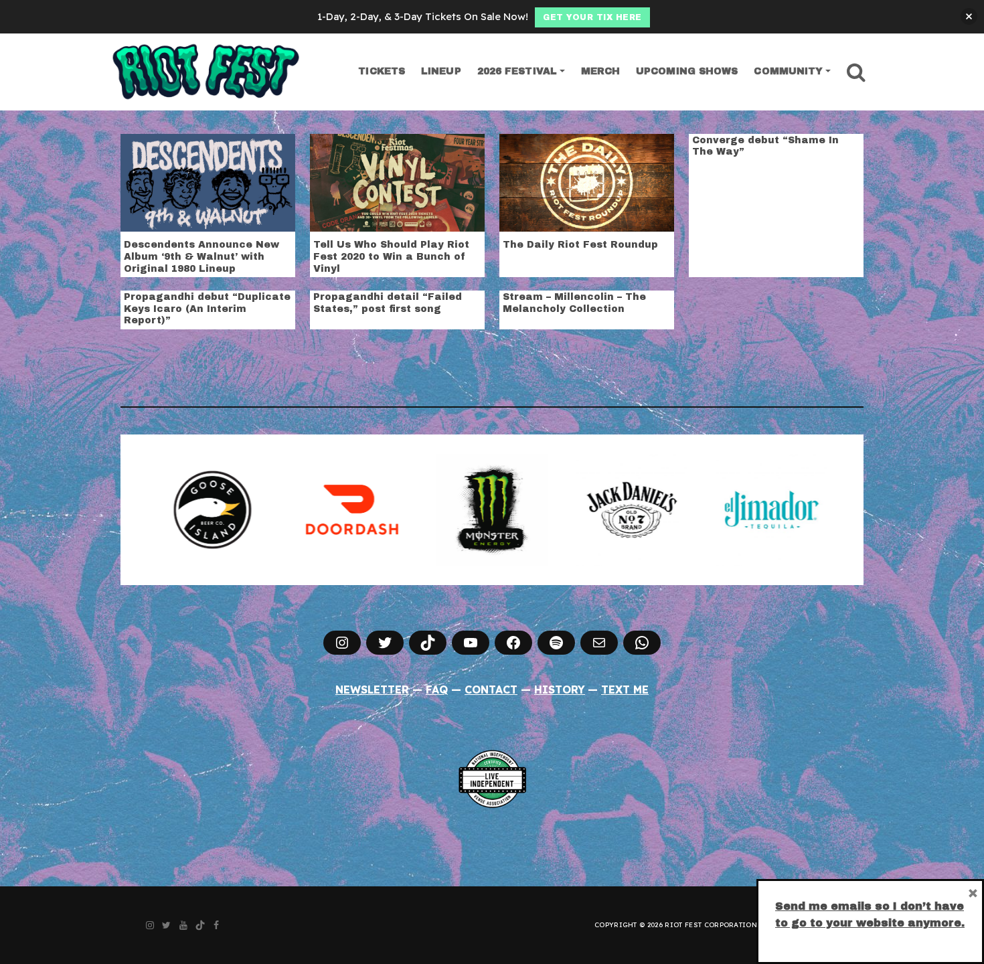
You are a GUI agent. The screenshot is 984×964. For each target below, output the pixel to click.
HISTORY (559, 689)
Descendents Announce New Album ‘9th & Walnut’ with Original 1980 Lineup (201, 256)
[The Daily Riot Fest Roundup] (586, 181)
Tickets (381, 71)
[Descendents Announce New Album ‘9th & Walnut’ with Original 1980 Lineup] (207, 181)
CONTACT (491, 689)
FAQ (437, 689)
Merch (601, 71)
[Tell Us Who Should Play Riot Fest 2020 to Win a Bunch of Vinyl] (397, 181)
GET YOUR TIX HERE (592, 17)
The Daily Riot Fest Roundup (580, 245)
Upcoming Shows (687, 71)
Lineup (441, 71)
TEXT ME (625, 689)
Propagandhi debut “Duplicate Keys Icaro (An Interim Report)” (207, 308)
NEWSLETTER (372, 689)
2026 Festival (517, 71)
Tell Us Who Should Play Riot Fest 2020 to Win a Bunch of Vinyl (391, 256)
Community (788, 71)
